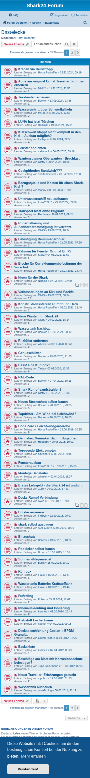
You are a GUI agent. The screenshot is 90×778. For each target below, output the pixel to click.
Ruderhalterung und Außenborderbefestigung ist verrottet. (43, 225)
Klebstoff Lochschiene (35, 620)
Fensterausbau (29, 463)
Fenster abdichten (32, 148)
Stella (41, 254)
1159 (41, 488)
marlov (42, 189)
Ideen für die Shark (33, 277)
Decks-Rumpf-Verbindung (38, 497)
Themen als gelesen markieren (28, 52)
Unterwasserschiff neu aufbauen (43, 199)
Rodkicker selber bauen (36, 549)
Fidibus (42, 515)
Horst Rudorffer (26, 37)
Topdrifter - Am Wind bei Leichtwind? (47, 414)
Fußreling (25, 596)
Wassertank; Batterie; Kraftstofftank (45, 584)
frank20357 (45, 202)
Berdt (41, 562)
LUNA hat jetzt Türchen (36, 121)
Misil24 (42, 88)
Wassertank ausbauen (35, 687)
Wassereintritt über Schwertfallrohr (45, 109)
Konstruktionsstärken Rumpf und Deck (48, 304)
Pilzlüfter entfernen (33, 341)
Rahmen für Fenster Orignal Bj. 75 (44, 251)
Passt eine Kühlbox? (34, 365)
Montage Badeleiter (33, 473)
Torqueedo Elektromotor (37, 450)
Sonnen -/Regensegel (34, 559)
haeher (42, 623)
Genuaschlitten (30, 353)
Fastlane (43, 214)
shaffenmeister (47, 174)
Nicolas (42, 280)
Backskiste (26, 647)
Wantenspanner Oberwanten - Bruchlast (49, 158)
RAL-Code (26, 377)
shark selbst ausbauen (35, 524)
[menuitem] (13, 15)
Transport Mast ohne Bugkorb (41, 211)
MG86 (42, 112)
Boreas (42, 540)
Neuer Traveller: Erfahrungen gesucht (47, 675)
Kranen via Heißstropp (35, 69)
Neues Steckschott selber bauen (43, 402)
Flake (41, 574)
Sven (41, 500)
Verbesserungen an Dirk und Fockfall (47, 292)
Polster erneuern (31, 512)
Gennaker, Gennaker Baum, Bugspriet (47, 438)
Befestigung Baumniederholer (41, 239)
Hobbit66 (43, 441)
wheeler (43, 344)
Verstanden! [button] (28, 769)
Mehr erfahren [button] (33, 756)
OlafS (41, 161)
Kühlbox (24, 571)
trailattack (44, 151)
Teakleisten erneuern (34, 97)
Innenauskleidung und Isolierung (44, 608)
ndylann (43, 453)
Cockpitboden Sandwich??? (40, 171)
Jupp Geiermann (48, 665)
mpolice (42, 678)
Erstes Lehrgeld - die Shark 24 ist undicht (50, 485)
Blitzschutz (27, 537)
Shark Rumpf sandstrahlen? (40, 389)
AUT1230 (44, 527)
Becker (42, 100)
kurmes (42, 611)
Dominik (43, 124)
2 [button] (72, 52)
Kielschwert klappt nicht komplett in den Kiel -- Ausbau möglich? (47, 134)
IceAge (42, 139)
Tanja (41, 368)
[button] (77, 53)
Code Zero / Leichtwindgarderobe (44, 426)
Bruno (41, 552)
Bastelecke (13, 32)
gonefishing (45, 690)
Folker (42, 599)
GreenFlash (45, 637)
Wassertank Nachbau (34, 328)
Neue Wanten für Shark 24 (38, 316)
